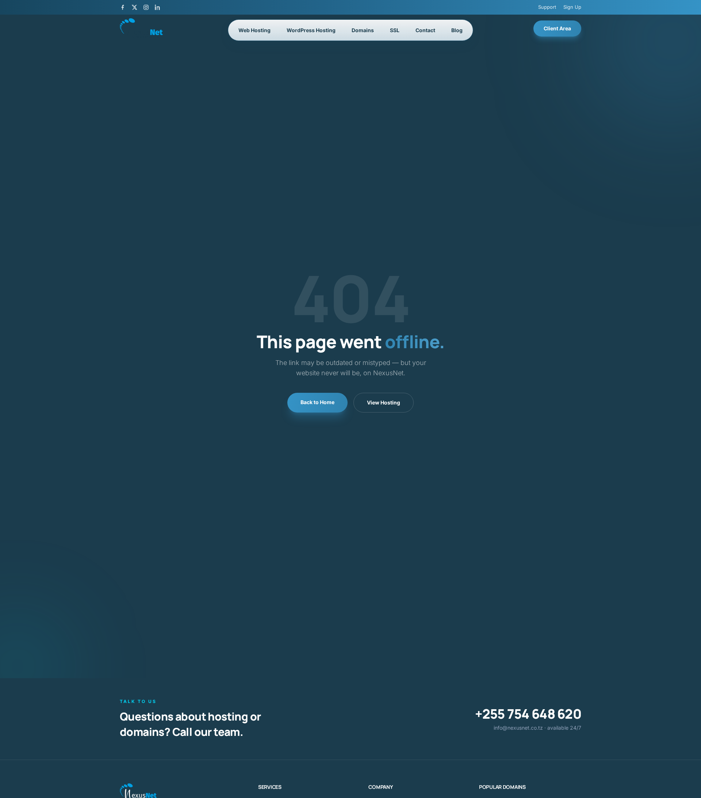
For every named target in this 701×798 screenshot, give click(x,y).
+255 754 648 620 (528, 714)
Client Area (557, 28)
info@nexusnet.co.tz (518, 728)
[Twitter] (134, 7)
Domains (363, 30)
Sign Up (572, 7)
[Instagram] (146, 7)
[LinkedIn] (158, 7)
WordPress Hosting (311, 30)
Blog (457, 30)
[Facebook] (123, 7)
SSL (394, 30)
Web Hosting (254, 30)
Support (547, 7)
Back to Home (317, 402)
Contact (425, 30)
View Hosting (383, 402)
